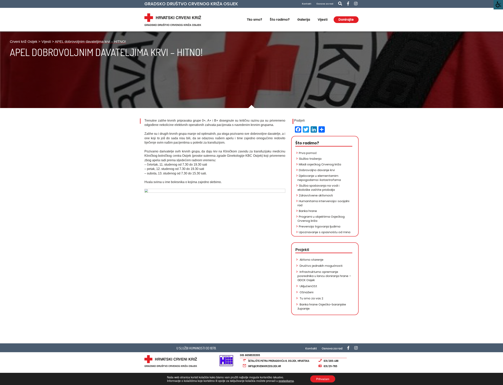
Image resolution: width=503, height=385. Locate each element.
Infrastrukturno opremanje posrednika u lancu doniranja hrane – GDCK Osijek (324, 276)
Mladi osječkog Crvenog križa (320, 164)
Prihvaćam (322, 379)
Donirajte (346, 19)
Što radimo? (280, 19)
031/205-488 (331, 361)
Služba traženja (310, 159)
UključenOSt (308, 286)
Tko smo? (254, 19)
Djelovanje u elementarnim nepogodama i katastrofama (319, 178)
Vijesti (323, 19)
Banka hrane (308, 211)
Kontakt (306, 3)
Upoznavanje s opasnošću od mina (324, 232)
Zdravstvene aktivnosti (316, 195)
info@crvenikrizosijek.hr (264, 366)
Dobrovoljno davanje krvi (317, 170)
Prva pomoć (308, 153)
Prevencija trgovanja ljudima (319, 226)
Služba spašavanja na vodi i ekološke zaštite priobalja (318, 187)
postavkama (286, 380)
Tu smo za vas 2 (311, 298)
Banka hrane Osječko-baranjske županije (321, 306)
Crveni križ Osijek (23, 42)
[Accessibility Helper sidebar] (498, 4)
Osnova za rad (324, 3)
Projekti (302, 249)
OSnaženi (306, 292)
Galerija (303, 19)
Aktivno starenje (311, 260)
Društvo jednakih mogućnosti (320, 266)
